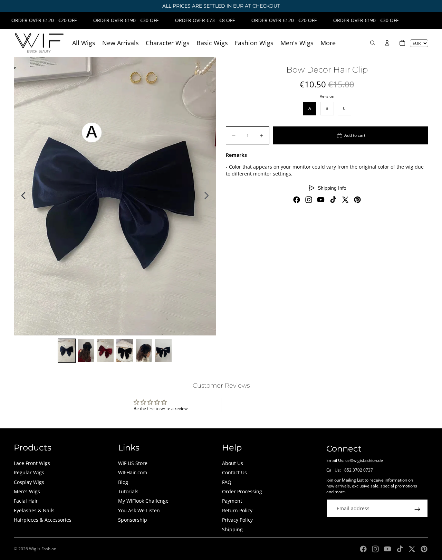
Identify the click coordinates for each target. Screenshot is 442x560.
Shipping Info (332, 188)
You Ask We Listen (139, 510)
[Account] (387, 42)
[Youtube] (321, 200)
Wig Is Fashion (42, 549)
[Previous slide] (21, 196)
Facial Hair (26, 500)
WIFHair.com (132, 472)
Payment (232, 500)
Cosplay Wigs (29, 482)
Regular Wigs (29, 472)
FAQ (226, 482)
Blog (123, 482)
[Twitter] (345, 200)
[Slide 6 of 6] (163, 350)
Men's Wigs (27, 491)
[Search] (372, 42)
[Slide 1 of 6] (66, 350)
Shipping (232, 529)
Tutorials (128, 491)
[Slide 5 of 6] (144, 350)
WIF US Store (132, 463)
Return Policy (237, 510)
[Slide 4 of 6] (124, 350)
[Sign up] (417, 509)
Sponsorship (132, 519)
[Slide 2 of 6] (86, 350)
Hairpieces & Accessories (42, 519)
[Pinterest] (357, 200)
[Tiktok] (333, 200)
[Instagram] (309, 200)
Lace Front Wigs (32, 463)
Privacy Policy (237, 519)
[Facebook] (296, 200)
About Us (232, 463)
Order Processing (242, 491)
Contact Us (234, 472)
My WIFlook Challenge (143, 500)
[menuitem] (328, 43)
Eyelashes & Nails (34, 510)
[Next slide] (208, 196)
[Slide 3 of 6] (105, 350)
